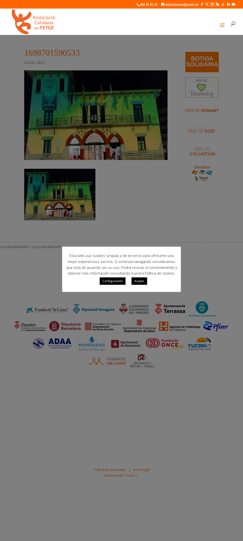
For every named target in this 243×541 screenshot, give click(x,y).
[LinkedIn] (228, 4)
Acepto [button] (139, 281)
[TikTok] (222, 4)
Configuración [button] (113, 281)
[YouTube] (233, 4)
